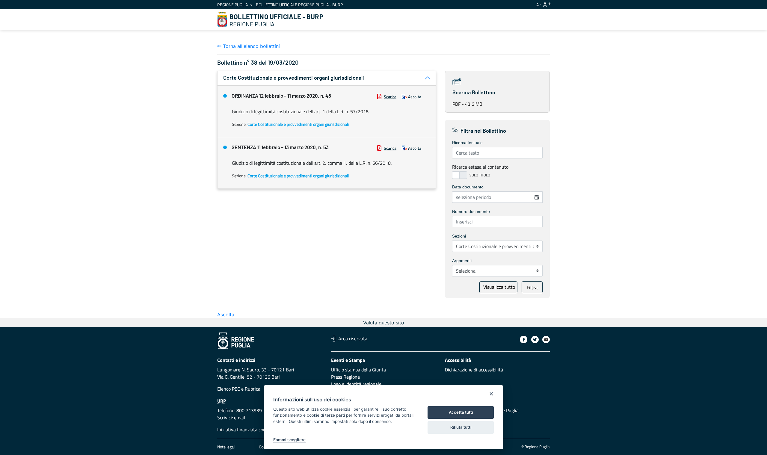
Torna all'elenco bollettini (250, 46)
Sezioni (459, 236)
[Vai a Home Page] (222, 19)
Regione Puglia (232, 4)
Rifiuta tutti (460, 427)
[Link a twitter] (535, 339)
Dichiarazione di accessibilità (474, 369)
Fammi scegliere (289, 439)
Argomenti (462, 261)
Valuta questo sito (383, 323)
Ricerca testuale (467, 142)
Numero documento (471, 211)
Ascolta (414, 96)
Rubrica (252, 388)
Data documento (468, 187)
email (239, 417)
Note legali (226, 447)
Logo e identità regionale (356, 384)
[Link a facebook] (523, 339)
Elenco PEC (228, 388)
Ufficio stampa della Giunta (358, 369)
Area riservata (352, 338)
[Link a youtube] (546, 339)
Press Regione (345, 376)
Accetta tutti (461, 412)
